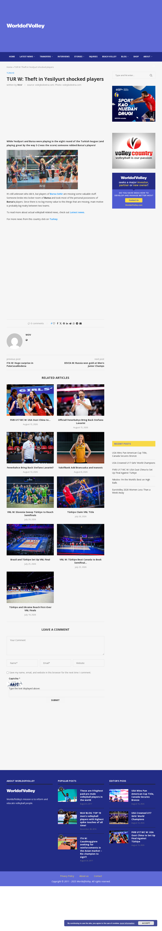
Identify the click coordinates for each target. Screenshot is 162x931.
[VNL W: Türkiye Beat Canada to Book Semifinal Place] (80, 539)
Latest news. (77, 212)
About (146, 56)
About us (84, 876)
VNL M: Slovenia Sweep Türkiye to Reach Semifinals (30, 514)
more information (127, 923)
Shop (136, 56)
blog (124, 56)
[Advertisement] (106, 26)
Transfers (45, 56)
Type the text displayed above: (24, 688)
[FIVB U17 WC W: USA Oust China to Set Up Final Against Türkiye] (30, 400)
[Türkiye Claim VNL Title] (80, 492)
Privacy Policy (67, 876)
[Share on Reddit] (70, 323)
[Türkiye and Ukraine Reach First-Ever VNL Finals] (30, 587)
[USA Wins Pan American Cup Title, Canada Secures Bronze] (118, 795)
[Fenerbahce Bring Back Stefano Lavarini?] (30, 447)
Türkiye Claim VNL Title (80, 512)
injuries (93, 56)
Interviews (63, 56)
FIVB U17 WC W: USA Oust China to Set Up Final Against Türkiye (132, 471)
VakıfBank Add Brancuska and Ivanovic (81, 467)
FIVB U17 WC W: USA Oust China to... (30, 419)
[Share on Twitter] (60, 323)
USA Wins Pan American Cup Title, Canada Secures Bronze (129, 454)
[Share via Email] (80, 323)
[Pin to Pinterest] (64, 323)
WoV (19, 84)
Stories (78, 56)
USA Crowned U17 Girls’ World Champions (133, 462)
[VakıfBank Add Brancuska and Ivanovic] (80, 447)
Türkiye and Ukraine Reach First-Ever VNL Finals (30, 609)
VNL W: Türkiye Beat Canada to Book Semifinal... (81, 561)
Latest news (26, 56)
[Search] (153, 66)
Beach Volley (109, 56)
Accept (146, 923)
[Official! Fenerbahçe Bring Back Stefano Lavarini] (80, 400)
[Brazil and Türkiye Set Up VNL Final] (30, 539)
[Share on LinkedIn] (67, 323)
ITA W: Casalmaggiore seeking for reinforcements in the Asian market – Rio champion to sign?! (91, 847)
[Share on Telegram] (77, 323)
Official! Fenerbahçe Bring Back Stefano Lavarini (80, 421)
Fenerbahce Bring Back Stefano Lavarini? (30, 467)
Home (12, 56)
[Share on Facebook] (57, 323)
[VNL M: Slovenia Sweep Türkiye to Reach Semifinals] (30, 492)
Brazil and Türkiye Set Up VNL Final (30, 559)
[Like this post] (54, 323)
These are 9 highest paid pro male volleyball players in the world (91, 795)
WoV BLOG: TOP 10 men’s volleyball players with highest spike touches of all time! (92, 819)
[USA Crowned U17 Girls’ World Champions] (118, 817)
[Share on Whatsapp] (74, 323)
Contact (98, 876)
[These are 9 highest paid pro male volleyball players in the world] (67, 795)
